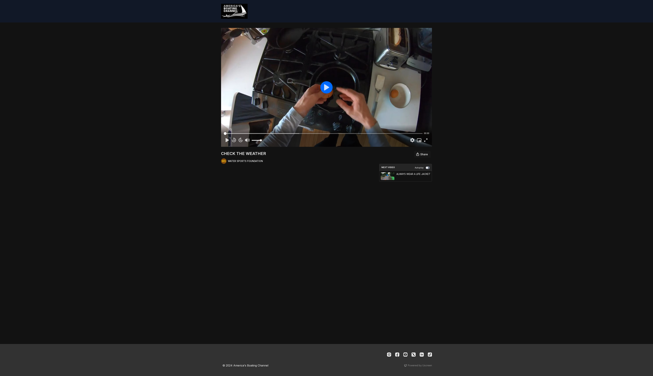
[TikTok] (430, 354)
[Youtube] (405, 354)
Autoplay (419, 167)
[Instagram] (389, 354)
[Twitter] (414, 354)
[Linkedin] (422, 354)
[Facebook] (397, 354)
